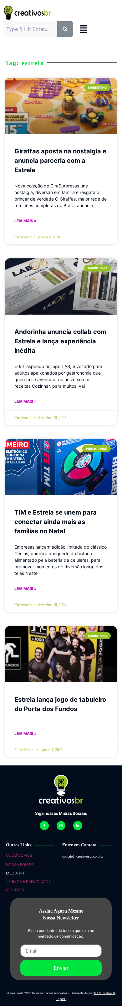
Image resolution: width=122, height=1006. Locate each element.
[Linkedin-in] (77, 825)
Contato (15, 890)
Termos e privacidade (28, 881)
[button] (83, 29)
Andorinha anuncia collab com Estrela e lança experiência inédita (60, 341)
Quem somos (19, 855)
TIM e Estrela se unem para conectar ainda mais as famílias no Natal (55, 522)
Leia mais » (25, 220)
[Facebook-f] (44, 825)
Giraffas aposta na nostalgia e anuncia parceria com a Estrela (60, 160)
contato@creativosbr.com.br (83, 856)
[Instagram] (61, 825)
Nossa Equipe (19, 864)
